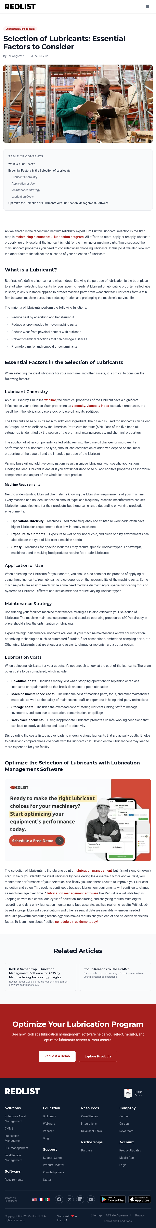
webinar (50, 400)
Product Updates (54, 1165)
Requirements (14, 1179)
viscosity (78, 406)
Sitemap (96, 1215)
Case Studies (89, 1116)
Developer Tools (91, 1131)
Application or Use (23, 183)
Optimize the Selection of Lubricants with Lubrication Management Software (58, 203)
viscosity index (98, 406)
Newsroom (126, 1131)
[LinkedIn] (80, 1199)
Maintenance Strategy (26, 190)
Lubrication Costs (23, 196)
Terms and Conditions (118, 1221)
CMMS (9, 1128)
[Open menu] (147, 6)
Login (122, 1165)
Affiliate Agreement (118, 1215)
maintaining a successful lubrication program (49, 237)
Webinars (49, 1123)
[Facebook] (59, 1199)
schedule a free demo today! (76, 922)
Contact (124, 1116)
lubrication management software (72, 893)
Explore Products (98, 1056)
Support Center (53, 1157)
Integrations (89, 1123)
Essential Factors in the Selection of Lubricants (39, 170)
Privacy (140, 1215)
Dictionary (49, 1116)
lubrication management (94, 870)
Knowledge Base (53, 1172)
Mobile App (126, 1157)
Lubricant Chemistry (24, 177)
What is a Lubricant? (21, 164)
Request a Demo (57, 1056)
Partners (86, 1150)
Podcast (48, 1131)
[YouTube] (91, 1199)
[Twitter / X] (70, 1199)
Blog (46, 1138)
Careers (124, 1123)
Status (47, 1179)
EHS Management (16, 1148)
